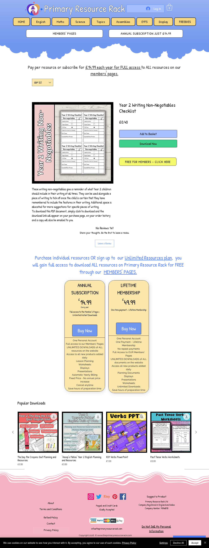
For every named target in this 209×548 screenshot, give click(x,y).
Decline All (178, 542)
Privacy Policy (129, 542)
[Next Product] (196, 432)
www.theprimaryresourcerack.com (114, 535)
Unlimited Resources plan (148, 257)
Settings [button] (163, 542)
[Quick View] (38, 432)
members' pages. (104, 73)
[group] (104, 439)
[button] (169, 7)
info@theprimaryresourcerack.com (106, 528)
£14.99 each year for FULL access (113, 67)
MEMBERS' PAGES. (120, 272)
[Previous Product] (13, 432)
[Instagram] (91, 496)
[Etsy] (107, 496)
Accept (194, 542)
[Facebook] (123, 496)
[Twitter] (99, 496)
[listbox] (42, 82)
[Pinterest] (115, 496)
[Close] (205, 542)
